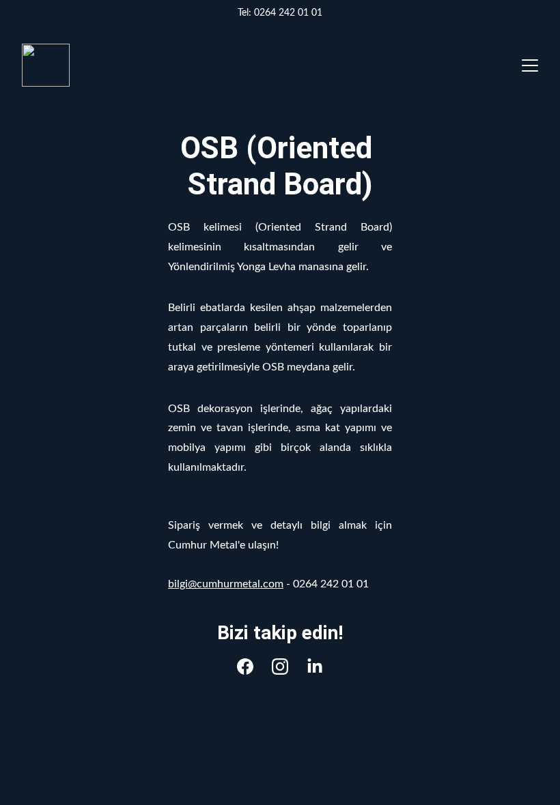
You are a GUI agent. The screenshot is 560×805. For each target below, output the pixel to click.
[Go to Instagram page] (280, 666)
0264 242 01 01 (288, 13)
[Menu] (530, 65)
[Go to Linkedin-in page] (315, 666)
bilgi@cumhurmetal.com (225, 584)
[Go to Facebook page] (245, 666)
